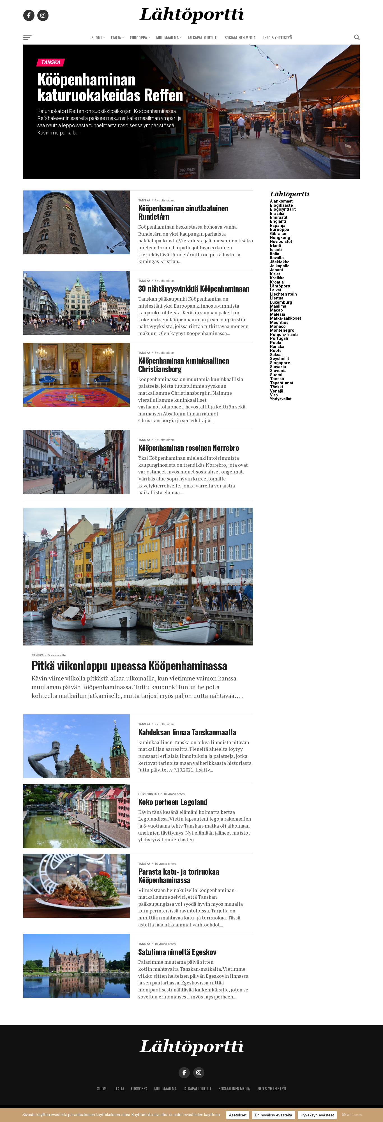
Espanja (277, 225)
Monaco (278, 326)
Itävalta (277, 257)
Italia (116, 37)
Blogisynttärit (283, 209)
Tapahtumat (281, 383)
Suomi (96, 37)
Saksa (276, 354)
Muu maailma (167, 37)
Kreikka (277, 278)
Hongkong (280, 237)
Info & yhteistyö (277, 37)
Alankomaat (281, 201)
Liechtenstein (283, 294)
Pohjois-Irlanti (284, 334)
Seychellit (279, 358)
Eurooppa (138, 37)
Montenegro (282, 330)
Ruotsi (276, 350)
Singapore (280, 363)
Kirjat (275, 274)
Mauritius (279, 322)
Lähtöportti (281, 286)
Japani (276, 270)
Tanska (277, 379)
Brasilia (277, 213)
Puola (275, 342)
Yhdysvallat (281, 399)
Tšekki (276, 387)
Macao (276, 310)
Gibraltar (278, 233)
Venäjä (276, 391)
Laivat (275, 290)
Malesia (277, 314)
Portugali (279, 338)
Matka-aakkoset (285, 318)
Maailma (278, 306)
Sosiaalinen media (240, 37)
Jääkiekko (280, 262)
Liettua (276, 298)
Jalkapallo (280, 266)
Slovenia (278, 370)
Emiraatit (278, 217)
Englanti (278, 221)
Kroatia (277, 282)
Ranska (277, 346)
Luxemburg (281, 302)
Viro (274, 395)
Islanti (276, 249)
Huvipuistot (281, 241)
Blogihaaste (281, 205)
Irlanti (275, 245)
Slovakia (278, 366)
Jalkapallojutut (202, 37)
